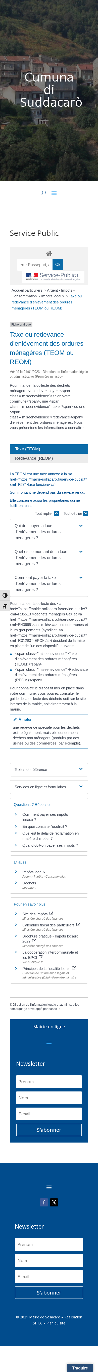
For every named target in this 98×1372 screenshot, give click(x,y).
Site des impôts (35, 914)
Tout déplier (73, 513)
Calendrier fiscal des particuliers (49, 925)
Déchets (29, 883)
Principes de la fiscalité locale (46, 968)
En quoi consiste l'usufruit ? (44, 826)
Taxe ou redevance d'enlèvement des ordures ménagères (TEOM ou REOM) (47, 302)
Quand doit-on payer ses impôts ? (50, 845)
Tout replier (44, 513)
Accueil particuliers (27, 290)
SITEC (37, 1323)
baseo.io (54, 1009)
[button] (49, 532)
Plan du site (55, 1323)
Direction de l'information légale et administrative (46, 1004)
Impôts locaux (53, 296)
